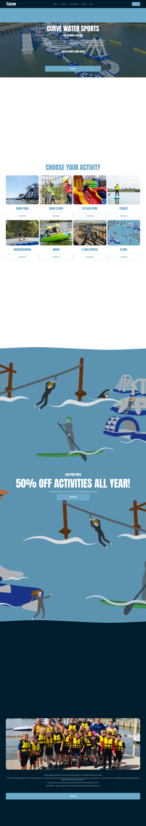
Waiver (91, 4)
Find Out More (22, 216)
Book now (136, 4)
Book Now (73, 69)
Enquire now (73, 796)
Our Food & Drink (74, 4)
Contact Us (84, 4)
